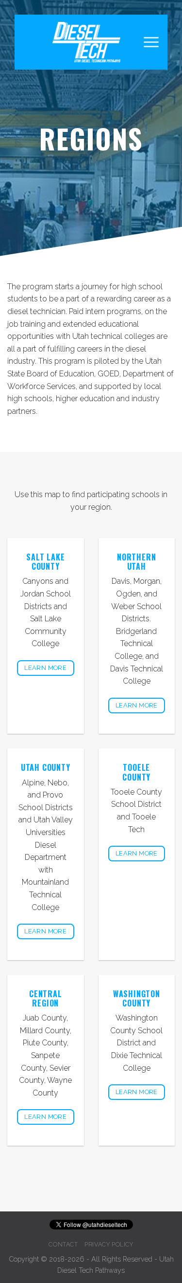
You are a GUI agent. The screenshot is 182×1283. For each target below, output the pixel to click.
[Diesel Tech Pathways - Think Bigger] (86, 42)
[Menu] (151, 42)
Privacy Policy (108, 1244)
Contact (63, 1244)
